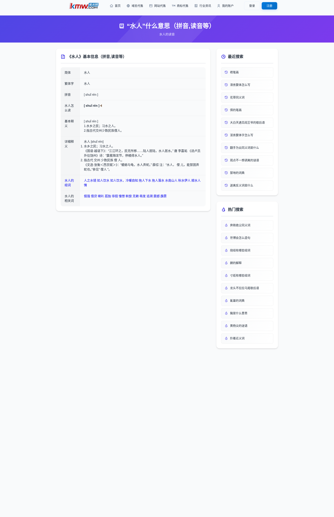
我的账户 (228, 5)
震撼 (156, 196)
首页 (118, 5)
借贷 (94, 196)
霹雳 (163, 196)
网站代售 (160, 5)
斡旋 (129, 196)
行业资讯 (205, 5)
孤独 (108, 196)
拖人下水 (145, 180)
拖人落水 (158, 180)
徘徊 (115, 196)
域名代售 (137, 5)
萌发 (143, 196)
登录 (252, 5)
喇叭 (101, 196)
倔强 (87, 196)
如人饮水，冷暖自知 (124, 180)
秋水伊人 (184, 180)
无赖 (136, 196)
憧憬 (122, 196)
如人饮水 (103, 180)
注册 (269, 5)
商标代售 (182, 5)
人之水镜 (90, 180)
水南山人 (171, 180)
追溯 (150, 196)
